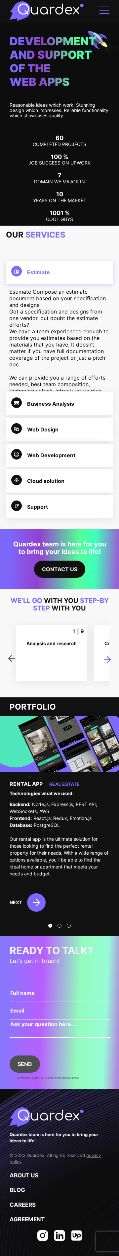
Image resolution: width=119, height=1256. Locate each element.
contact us (59, 569)
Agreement (27, 1219)
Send (25, 1064)
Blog (17, 1190)
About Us (24, 1175)
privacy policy (70, 1077)
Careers (23, 1204)
